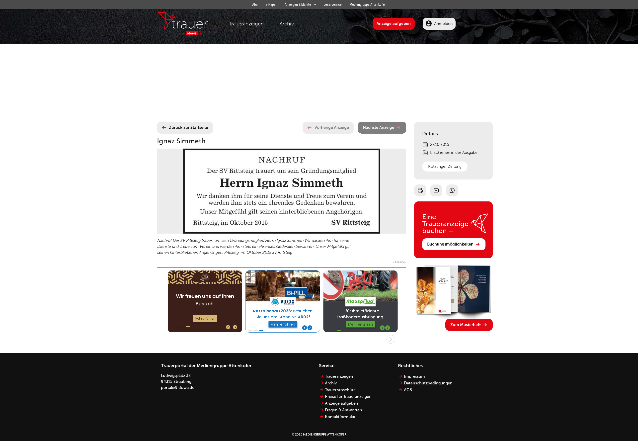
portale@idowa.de (177, 387)
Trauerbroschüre (340, 390)
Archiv (287, 23)
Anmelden (443, 23)
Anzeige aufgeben (394, 23)
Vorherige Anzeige (332, 127)
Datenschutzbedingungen (428, 383)
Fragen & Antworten (343, 410)
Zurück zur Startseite (188, 127)
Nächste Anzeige (378, 127)
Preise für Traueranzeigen (348, 396)
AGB (408, 390)
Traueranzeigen (246, 23)
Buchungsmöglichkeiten (450, 244)
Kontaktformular (340, 417)
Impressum (414, 376)
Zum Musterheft (465, 325)
